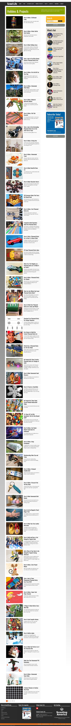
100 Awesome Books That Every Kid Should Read (31, 196)
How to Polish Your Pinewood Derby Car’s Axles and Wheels (31, 306)
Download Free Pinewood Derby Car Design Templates (31, 319)
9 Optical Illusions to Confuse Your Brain (31, 689)
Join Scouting (63, 723)
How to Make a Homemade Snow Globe (30, 675)
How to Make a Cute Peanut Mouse (30, 565)
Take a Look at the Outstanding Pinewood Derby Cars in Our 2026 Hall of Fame (31, 128)
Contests (51, 3)
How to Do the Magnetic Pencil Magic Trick (31, 511)
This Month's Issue (51, 131)
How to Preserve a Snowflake (31, 387)
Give (59, 723)
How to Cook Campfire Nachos (31, 619)
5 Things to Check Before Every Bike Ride (31, 606)
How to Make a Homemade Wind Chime (30, 87)
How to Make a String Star (30, 141)
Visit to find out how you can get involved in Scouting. (61, 718)
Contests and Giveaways (5, 717)
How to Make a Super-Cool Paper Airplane (30, 593)
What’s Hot (51, 30)
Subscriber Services (45, 723)
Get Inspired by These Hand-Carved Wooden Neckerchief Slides (30, 402)
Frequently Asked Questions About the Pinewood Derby (30, 223)
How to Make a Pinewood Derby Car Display (31, 278)
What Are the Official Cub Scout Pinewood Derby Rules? (31, 292)
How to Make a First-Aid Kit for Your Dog (31, 73)
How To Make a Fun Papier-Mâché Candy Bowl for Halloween (30, 429)
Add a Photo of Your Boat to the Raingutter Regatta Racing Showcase (31, 552)
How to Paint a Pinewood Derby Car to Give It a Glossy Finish (31, 237)
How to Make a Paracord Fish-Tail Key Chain (31, 483)
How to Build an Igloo (29, 633)
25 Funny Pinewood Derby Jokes (31, 250)
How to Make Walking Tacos (30, 45)
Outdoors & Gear (30, 3)
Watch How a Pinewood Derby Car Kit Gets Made (31, 347)
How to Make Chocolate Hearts (31, 182)
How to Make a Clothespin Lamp (30, 18)
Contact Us (51, 723)
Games (20, 3)
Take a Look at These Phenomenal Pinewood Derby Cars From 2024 (31, 580)
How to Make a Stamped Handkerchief (30, 470)
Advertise (55, 723)
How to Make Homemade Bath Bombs (31, 497)
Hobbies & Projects (39, 3)
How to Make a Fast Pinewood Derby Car (31, 210)
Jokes (24, 3)
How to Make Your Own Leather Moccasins (31, 524)
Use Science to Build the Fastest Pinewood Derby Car (30, 333)
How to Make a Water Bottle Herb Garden (31, 32)
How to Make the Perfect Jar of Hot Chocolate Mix (31, 648)
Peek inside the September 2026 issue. (54, 132)
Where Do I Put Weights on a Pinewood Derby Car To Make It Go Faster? (31, 265)
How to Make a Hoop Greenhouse (29, 442)
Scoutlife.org (3, 707)
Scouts (46, 3)
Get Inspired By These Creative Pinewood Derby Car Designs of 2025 (31, 361)
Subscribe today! (27, 719)
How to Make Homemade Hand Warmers (31, 374)
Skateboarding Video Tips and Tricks (31, 456)
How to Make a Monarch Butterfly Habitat (30, 100)
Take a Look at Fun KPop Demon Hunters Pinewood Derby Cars (31, 59)
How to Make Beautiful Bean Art (31, 169)
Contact (61, 3)
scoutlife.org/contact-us (41, 714)
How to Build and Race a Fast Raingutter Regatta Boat (31, 538)
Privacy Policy (68, 723)
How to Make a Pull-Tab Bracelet (29, 114)
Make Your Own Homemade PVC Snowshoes (31, 661)
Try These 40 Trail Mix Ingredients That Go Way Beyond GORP (31, 416)
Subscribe (56, 3)
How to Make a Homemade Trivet (30, 155)
